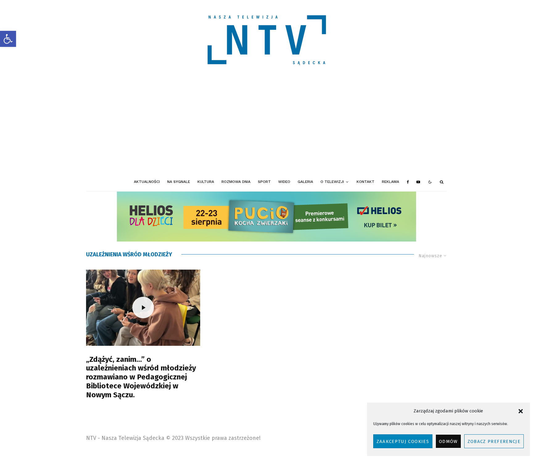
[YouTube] (418, 182)
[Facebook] (408, 182)
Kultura (205, 182)
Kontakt (365, 182)
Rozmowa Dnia (235, 182)
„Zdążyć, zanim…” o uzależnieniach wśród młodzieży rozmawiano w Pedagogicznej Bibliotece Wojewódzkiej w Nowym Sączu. (141, 377)
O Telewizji (332, 182)
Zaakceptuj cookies (403, 441)
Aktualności (147, 182)
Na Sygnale (178, 182)
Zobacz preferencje (494, 441)
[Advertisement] (266, 126)
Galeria (305, 182)
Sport (264, 182)
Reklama (390, 182)
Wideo (284, 182)
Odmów (448, 441)
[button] (8, 39)
